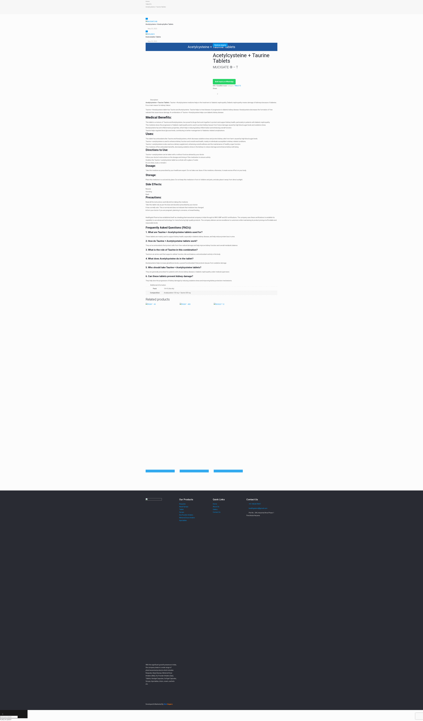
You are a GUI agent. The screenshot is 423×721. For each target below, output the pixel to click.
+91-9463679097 (255, 504)
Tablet (181, 509)
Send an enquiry (220, 45)
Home (147, 1)
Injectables (183, 520)
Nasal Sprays (183, 507)
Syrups (181, 512)
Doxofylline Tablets (189, 473)
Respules (182, 504)
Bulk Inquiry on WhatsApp (224, 81)
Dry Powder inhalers (186, 515)
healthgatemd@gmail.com (258, 508)
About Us (216, 507)
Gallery (215, 509)
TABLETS (148, 4)
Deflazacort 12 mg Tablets (227, 473)
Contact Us (216, 512)
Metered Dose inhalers (187, 518)
